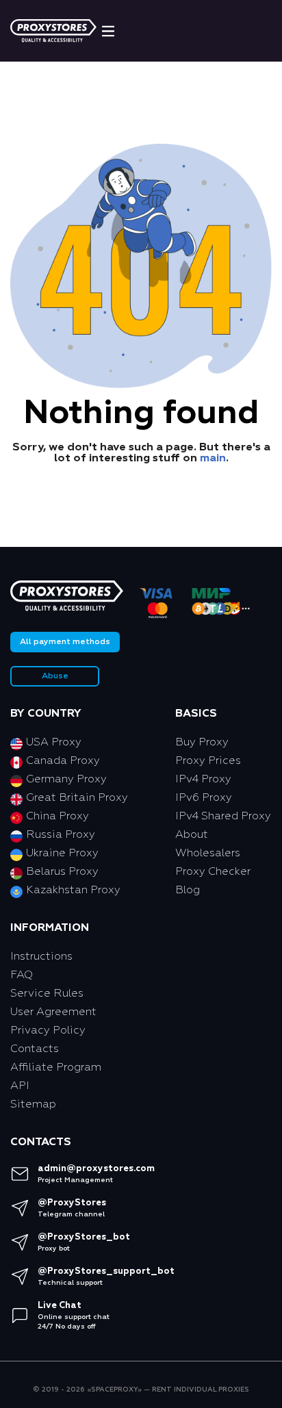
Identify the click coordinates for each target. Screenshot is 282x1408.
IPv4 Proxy (203, 779)
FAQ (21, 975)
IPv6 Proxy (203, 798)
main (213, 458)
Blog (187, 890)
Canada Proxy (63, 761)
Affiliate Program (55, 1067)
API (19, 1086)
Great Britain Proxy (77, 798)
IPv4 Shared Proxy (223, 816)
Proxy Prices (208, 761)
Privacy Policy (48, 1030)
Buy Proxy (202, 742)
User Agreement (53, 1012)
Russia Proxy (60, 835)
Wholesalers (207, 853)
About (191, 835)
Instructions (41, 956)
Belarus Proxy (62, 872)
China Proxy (57, 816)
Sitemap (33, 1104)
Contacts (34, 1049)
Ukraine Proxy (62, 853)
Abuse (55, 676)
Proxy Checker (213, 872)
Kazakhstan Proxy (73, 890)
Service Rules (47, 993)
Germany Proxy (66, 779)
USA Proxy (53, 742)
